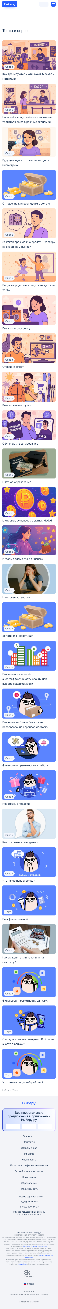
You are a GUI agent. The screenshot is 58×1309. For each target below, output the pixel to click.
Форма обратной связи (31, 1196)
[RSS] (43, 1225)
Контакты (29, 1141)
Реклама (29, 1153)
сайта (32, 1159)
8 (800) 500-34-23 (29, 1206)
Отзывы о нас (29, 1147)
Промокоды (29, 1177)
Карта (25, 1159)
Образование (29, 1183)
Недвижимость (29, 1188)
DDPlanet (34, 1301)
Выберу (5, 1090)
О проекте (29, 1136)
